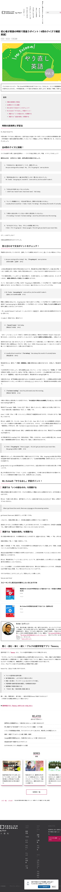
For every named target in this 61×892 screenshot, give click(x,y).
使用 (13, 430)
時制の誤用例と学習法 (13, 102)
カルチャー (26, 847)
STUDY (2, 38)
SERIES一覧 (36, 792)
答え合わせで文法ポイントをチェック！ (18, 108)
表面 (27, 520)
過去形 (36, 311)
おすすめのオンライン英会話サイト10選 (15, 745)
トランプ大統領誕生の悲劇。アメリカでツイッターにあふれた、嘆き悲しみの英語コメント (30, 730)
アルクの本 (38, 847)
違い (36, 139)
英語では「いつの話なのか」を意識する (20, 114)
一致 (44, 252)
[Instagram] (4, 833)
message (30, 508)
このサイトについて (38, 864)
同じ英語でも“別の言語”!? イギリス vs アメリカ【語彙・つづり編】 (23, 727)
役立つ (10, 569)
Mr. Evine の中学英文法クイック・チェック (33, 635)
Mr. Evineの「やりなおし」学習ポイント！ (19, 111)
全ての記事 (26, 860)
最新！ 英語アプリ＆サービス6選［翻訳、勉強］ (18, 734)
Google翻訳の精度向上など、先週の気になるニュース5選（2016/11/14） (25, 738)
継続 (34, 414)
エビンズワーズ (26, 639)
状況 (37, 465)
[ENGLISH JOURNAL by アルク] (8, 12)
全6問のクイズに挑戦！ (14, 105)
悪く (52, 437)
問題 (59, 559)
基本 (15, 410)
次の (9, 668)
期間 (9, 374)
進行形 (10, 269)
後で (32, 153)
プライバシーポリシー (15, 886)
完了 (4, 344)
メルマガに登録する (53, 838)
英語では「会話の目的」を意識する (19, 117)
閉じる (53, 886)
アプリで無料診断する (44, 886)
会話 (29, 472)
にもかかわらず (46, 499)
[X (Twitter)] (8, 833)
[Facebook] (1, 833)
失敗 (46, 546)
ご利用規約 (3, 886)
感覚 (16, 541)
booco (13, 652)
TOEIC (27, 837)
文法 (3, 553)
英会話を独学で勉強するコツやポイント (15, 742)
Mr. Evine (8, 38)
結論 (37, 536)
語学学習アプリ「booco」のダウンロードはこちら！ (17, 706)
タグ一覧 (4, 801)
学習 (6, 492)
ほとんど (31, 381)
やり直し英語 (14, 38)
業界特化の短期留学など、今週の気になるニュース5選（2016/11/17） (24, 723)
